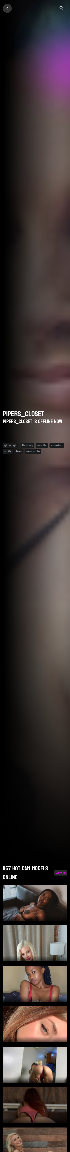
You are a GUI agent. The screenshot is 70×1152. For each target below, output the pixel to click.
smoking (56, 445)
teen (19, 451)
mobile (41, 445)
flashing (27, 445)
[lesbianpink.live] (7, 8)
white (7, 451)
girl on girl (10, 445)
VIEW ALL (61, 873)
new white (33, 451)
